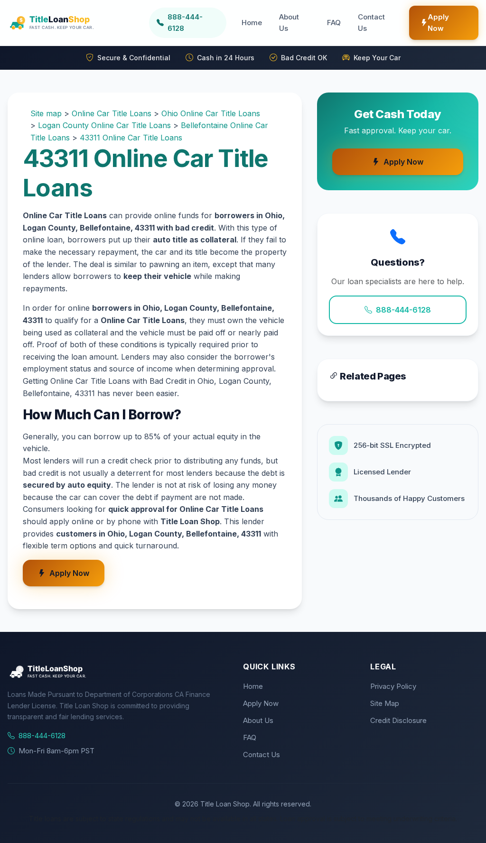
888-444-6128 (403, 310)
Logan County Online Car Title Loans (104, 125)
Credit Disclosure (398, 720)
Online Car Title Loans (111, 113)
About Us (289, 22)
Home (252, 22)
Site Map (384, 703)
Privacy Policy (393, 686)
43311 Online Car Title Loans (131, 137)
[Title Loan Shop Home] (74, 22)
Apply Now (438, 22)
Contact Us (371, 22)
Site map (46, 113)
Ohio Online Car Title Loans (210, 113)
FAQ (334, 22)
